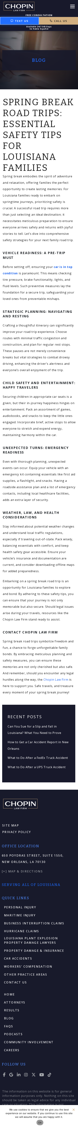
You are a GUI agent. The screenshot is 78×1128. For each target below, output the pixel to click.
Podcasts (13, 1034)
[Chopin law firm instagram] (26, 1075)
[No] (73, 1109)
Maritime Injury (20, 915)
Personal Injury (20, 907)
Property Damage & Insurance (34, 951)
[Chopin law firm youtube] (41, 1075)
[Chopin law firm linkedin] (19, 1075)
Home (9, 994)
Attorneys (14, 1002)
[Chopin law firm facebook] (4, 1075)
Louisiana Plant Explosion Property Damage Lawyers (31, 940)
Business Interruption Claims (34, 923)
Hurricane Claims (21, 931)
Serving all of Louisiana (31, 884)
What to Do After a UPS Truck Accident (37, 767)
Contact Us (15, 982)
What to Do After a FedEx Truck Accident (38, 758)
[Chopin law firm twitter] (33, 1075)
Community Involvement (29, 1042)
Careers (12, 1050)
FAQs (8, 1026)
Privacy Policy (16, 832)
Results (12, 1010)
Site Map (10, 825)
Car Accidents (18, 958)
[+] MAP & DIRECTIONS (22, 871)
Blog (9, 1018)
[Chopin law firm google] (11, 1075)
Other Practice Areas (25, 975)
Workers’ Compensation (28, 966)
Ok (40, 1122)
